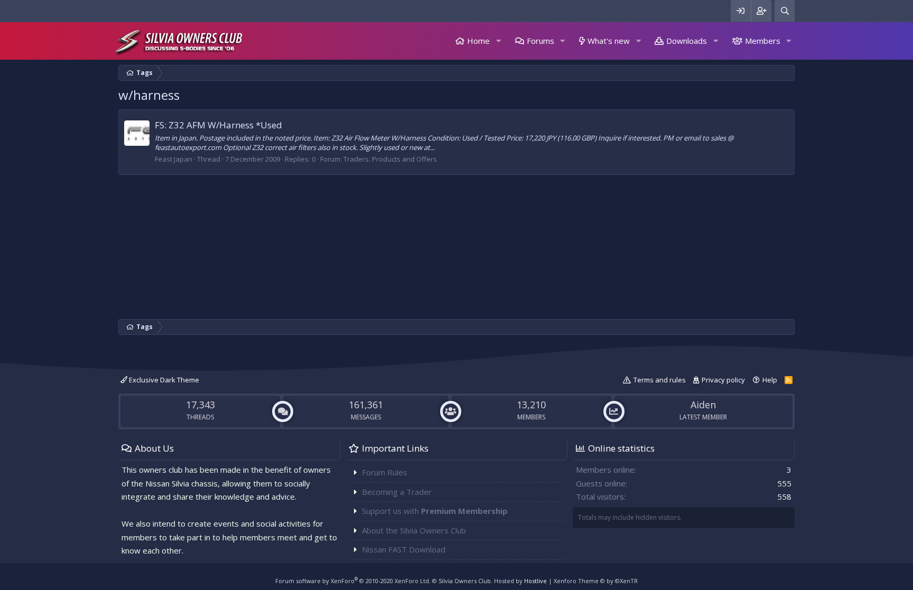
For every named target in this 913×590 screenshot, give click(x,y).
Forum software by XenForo (353, 581)
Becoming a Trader (397, 491)
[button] (498, 41)
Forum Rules (384, 472)
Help (769, 380)
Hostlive (535, 581)
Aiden (703, 404)
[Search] (785, 11)
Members (762, 40)
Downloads (686, 40)
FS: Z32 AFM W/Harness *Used (218, 125)
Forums (540, 40)
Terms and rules (659, 380)
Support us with (435, 510)
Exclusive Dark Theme (163, 380)
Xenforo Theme (596, 581)
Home (478, 40)
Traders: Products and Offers (390, 159)
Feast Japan (173, 159)
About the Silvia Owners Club (414, 530)
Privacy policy (723, 380)
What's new (609, 40)
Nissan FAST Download (403, 549)
